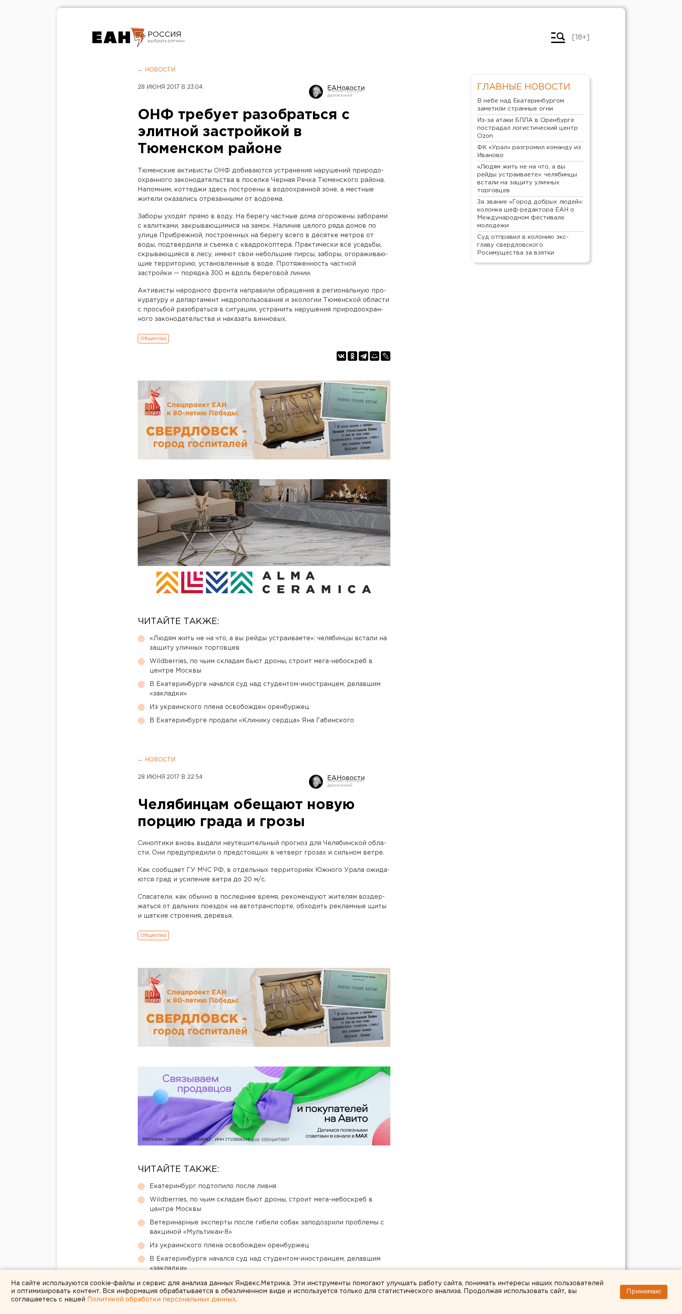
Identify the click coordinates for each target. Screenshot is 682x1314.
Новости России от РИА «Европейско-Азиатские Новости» (119, 37)
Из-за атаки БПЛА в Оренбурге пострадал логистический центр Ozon (527, 128)
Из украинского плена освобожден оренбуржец (229, 707)
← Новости (156, 69)
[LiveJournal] (385, 356)
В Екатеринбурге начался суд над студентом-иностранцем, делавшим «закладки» (265, 689)
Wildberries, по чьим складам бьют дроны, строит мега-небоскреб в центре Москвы (261, 666)
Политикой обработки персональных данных (161, 1300)
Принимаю (643, 1292)
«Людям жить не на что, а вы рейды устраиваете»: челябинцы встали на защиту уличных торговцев (268, 643)
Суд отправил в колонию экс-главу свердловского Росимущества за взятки (523, 244)
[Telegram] (363, 356)
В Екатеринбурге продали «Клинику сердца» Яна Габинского (252, 721)
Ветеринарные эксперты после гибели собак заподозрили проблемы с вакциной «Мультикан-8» (267, 1227)
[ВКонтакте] (341, 356)
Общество (153, 338)
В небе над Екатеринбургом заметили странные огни (520, 104)
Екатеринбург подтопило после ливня (213, 1186)
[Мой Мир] (374, 356)
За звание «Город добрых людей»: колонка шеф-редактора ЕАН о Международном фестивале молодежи (530, 213)
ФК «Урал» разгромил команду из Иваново (529, 151)
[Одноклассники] (352, 356)
